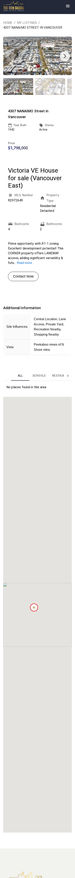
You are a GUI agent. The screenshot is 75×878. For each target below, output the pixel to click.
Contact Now (23, 276)
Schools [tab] (39, 375)
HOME (7, 23)
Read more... (25, 263)
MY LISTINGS (27, 23)
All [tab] (20, 375)
